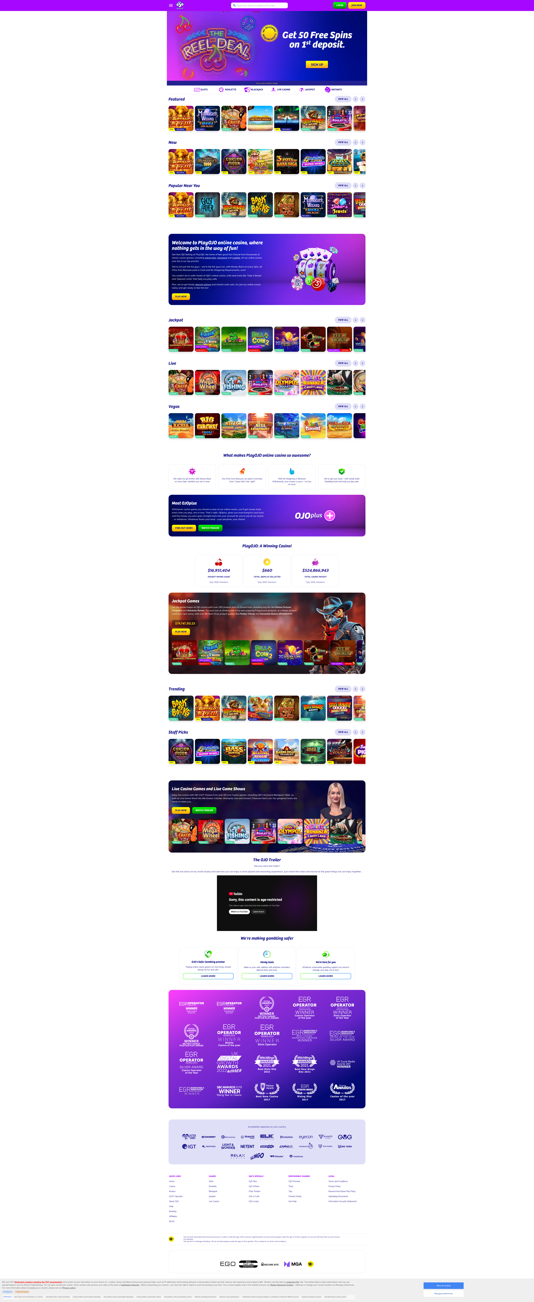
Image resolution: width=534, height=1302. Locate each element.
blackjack (222, 257)
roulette (236, 257)
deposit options (203, 284)
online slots (210, 257)
